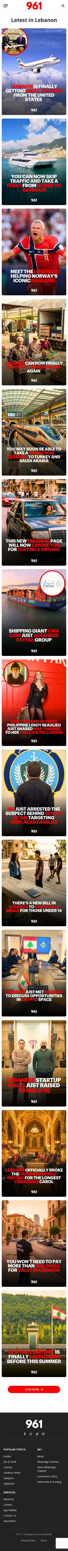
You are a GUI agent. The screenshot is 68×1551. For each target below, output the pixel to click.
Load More (32, 1389)
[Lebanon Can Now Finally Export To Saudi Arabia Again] (34, 342)
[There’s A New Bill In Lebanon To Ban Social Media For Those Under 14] (34, 883)
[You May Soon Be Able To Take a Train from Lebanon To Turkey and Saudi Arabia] (34, 432)
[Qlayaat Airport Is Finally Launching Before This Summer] (34, 1333)
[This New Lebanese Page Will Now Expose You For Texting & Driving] (34, 522)
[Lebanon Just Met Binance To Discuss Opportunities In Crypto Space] (34, 973)
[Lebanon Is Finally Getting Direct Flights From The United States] (34, 71)
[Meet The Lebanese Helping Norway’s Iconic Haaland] (34, 252)
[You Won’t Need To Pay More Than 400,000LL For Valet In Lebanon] (34, 1243)
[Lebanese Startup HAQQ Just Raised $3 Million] (34, 1063)
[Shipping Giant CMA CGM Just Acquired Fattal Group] (34, 612)
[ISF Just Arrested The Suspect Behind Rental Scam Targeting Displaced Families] (34, 792)
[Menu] (5, 6)
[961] (34, 5)
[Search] (63, 6)
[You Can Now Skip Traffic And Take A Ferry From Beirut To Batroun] (34, 162)
